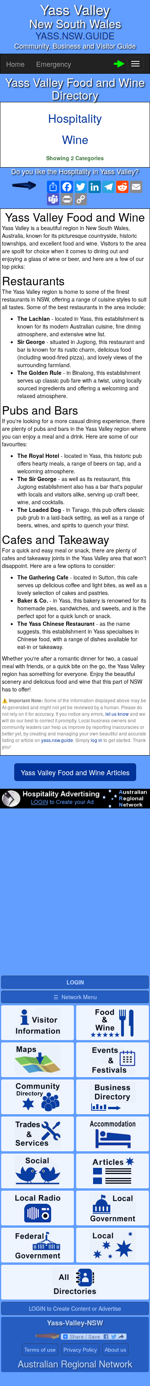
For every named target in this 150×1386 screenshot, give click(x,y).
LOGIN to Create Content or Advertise (75, 1308)
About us (115, 1350)
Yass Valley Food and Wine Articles (75, 772)
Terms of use (40, 1350)
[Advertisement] (75, 891)
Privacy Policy (80, 1350)
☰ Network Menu (75, 997)
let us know (117, 713)
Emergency (53, 64)
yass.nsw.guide (57, 740)
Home (15, 64)
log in (96, 740)
